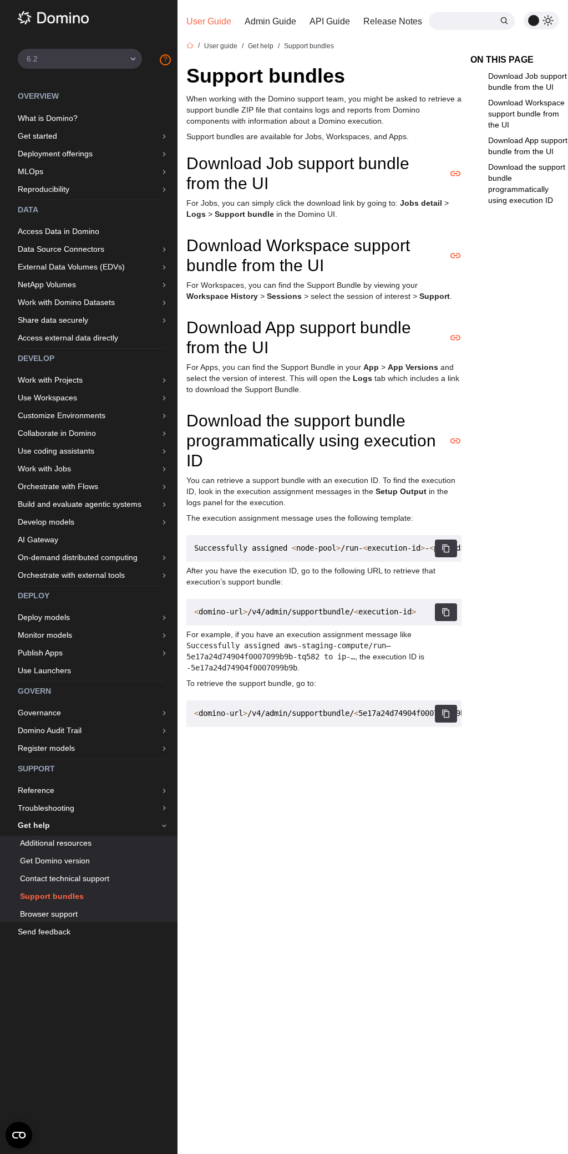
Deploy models (44, 617)
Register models (46, 748)
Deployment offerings (55, 153)
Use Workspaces (47, 397)
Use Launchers (44, 670)
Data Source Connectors (61, 249)
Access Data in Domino (58, 231)
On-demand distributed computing (78, 557)
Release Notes (392, 21)
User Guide (208, 21)
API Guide (330, 21)
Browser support (49, 913)
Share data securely (53, 320)
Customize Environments (61, 415)
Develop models (46, 521)
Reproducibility (43, 189)
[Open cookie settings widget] (19, 1135)
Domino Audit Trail (50, 730)
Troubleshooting (46, 808)
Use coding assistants (56, 450)
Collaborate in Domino (57, 433)
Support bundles (52, 896)
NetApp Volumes (47, 284)
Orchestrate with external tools (71, 575)
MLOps (30, 171)
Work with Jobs (44, 468)
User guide (220, 46)
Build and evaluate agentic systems (79, 504)
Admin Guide (270, 21)
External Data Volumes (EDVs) (71, 266)
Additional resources (56, 842)
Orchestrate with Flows (58, 486)
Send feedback (44, 931)
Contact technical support (64, 878)
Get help (34, 825)
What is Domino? (48, 118)
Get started (37, 135)
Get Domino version (55, 860)
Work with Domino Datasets (66, 302)
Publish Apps (40, 652)
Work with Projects (50, 379)
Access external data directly (68, 337)
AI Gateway (38, 539)
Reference (36, 790)
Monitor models (45, 635)
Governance (39, 712)
